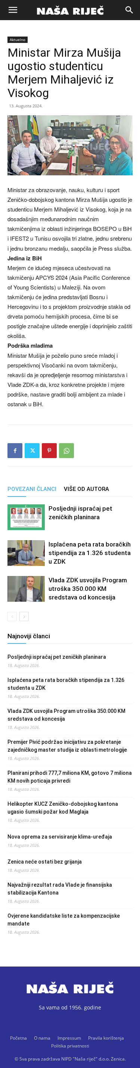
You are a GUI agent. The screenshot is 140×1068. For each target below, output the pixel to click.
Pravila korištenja (106, 1038)
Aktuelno (17, 39)
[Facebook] (14, 450)
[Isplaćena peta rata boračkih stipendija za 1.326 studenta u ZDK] (26, 553)
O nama (42, 1038)
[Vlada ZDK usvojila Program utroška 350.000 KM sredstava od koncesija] (26, 589)
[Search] (129, 10)
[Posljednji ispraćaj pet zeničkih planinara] (26, 517)
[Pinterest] (49, 450)
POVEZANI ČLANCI (31, 489)
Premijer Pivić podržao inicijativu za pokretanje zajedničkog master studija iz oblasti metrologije (67, 746)
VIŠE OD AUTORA (86, 489)
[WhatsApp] (66, 450)
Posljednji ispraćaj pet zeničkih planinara (56, 657)
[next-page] (24, 616)
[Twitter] (32, 450)
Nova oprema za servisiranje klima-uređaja (59, 837)
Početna (18, 1038)
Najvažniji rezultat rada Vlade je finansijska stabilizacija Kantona (59, 889)
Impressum (69, 1038)
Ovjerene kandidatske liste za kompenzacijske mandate (63, 920)
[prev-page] (12, 616)
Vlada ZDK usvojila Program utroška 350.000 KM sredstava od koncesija (88, 588)
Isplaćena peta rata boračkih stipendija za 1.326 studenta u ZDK (90, 553)
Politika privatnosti (70, 1046)
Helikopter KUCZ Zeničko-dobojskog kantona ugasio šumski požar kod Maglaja (62, 808)
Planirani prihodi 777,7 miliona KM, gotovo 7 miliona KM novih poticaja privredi (69, 777)
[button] (13, 10)
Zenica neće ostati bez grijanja (44, 862)
